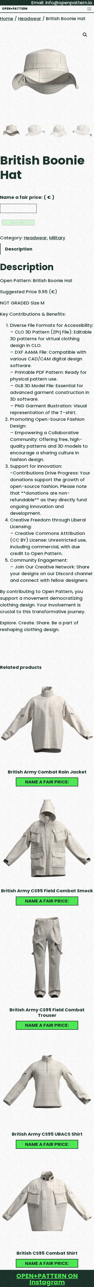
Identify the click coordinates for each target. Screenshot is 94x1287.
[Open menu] (89, 9)
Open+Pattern (14, 9)
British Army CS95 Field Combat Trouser (47, 1012)
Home (6, 18)
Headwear (29, 18)
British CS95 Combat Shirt (47, 1253)
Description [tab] (18, 249)
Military (57, 238)
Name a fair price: (27, 197)
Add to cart (18, 222)
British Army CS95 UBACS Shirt (47, 1134)
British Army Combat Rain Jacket (47, 772)
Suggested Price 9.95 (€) (28, 292)
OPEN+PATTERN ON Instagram (47, 1279)
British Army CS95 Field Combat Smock (47, 891)
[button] (84, 34)
